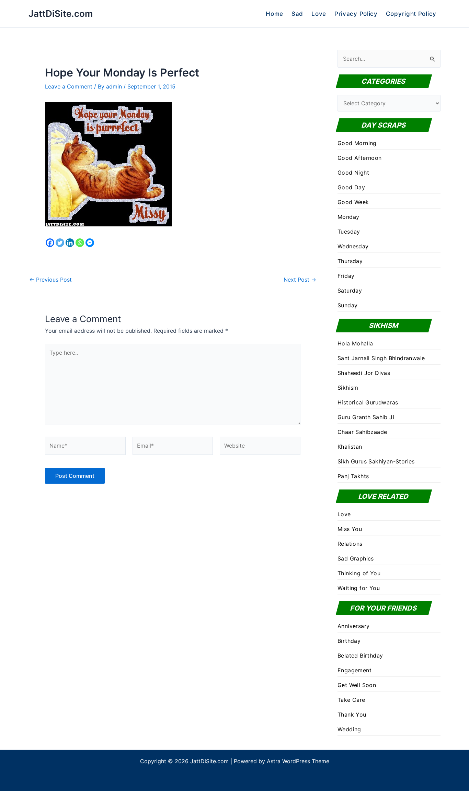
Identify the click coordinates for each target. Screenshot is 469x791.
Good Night (353, 172)
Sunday (347, 305)
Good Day (351, 187)
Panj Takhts (353, 476)
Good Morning (357, 143)
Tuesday (349, 231)
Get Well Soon (357, 685)
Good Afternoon (360, 157)
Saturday (350, 290)
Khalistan (350, 446)
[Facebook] (50, 242)
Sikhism (348, 387)
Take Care (351, 699)
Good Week (353, 202)
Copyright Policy (411, 13)
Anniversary (353, 626)
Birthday (349, 640)
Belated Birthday (360, 655)
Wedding (349, 729)
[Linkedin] (70, 242)
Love (318, 13)
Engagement (354, 670)
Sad (297, 13)
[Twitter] (60, 242)
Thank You (352, 714)
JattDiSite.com (60, 13)
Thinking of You (359, 573)
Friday (346, 275)
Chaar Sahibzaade (362, 431)
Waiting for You (359, 588)
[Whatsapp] (80, 242)
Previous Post (50, 279)
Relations (350, 543)
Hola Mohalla (355, 343)
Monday (348, 216)
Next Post (300, 279)
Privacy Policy (356, 13)
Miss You (350, 529)
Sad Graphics (356, 558)
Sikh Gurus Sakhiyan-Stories (376, 461)
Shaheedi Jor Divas (364, 372)
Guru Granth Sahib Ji (366, 417)
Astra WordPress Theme (298, 761)
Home (274, 13)
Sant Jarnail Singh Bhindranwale (381, 358)
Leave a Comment (68, 86)
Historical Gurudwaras (368, 402)
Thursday (350, 261)
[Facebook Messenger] (89, 242)
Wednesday (353, 246)
